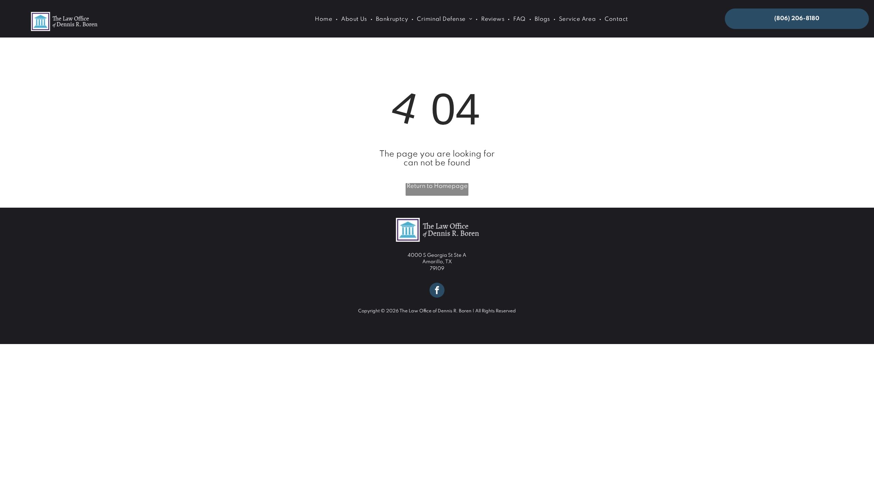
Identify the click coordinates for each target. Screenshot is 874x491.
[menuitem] (324, 19)
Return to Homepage (437, 186)
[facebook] (437, 291)
